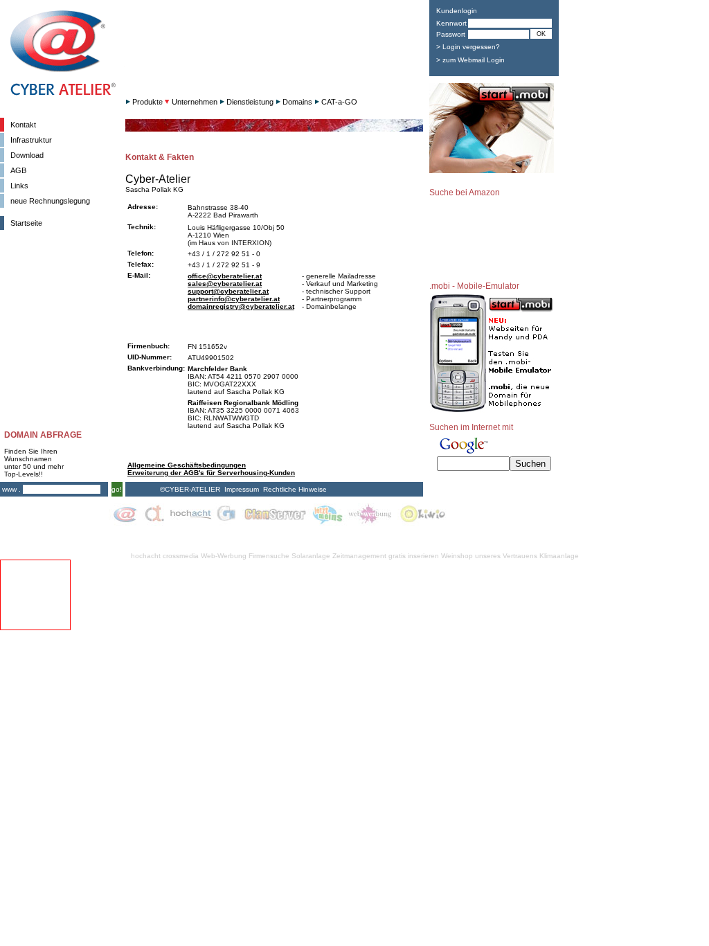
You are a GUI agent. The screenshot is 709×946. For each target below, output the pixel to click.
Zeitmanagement (359, 556)
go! (116, 489)
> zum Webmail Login (470, 60)
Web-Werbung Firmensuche (245, 556)
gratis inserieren (413, 556)
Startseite (26, 223)
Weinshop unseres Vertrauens (489, 556)
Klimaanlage (559, 556)
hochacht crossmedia (165, 556)
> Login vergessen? (468, 47)
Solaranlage (310, 556)
